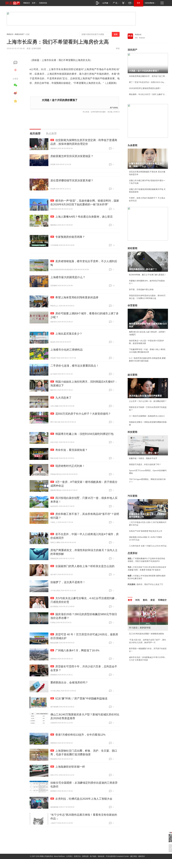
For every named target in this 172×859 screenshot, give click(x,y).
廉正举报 (133, 856)
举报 (118, 48)
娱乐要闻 (132, 374)
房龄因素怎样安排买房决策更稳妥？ (71, 156)
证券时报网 (36, 48)
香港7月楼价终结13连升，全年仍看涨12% (80, 734)
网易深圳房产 (20, 34)
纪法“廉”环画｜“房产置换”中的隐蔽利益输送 (81, 698)
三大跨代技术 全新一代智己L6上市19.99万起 (148, 546)
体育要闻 (132, 305)
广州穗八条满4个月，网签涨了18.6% (77, 650)
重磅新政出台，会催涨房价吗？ (69, 682)
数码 (145, 600)
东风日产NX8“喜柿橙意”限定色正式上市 (145, 531)
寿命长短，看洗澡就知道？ (71, 449)
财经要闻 (132, 248)
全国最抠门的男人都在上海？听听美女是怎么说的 (84, 566)
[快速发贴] (15, 62)
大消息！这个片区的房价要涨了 (60, 100)
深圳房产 (132, 49)
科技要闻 (132, 432)
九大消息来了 (63, 397)
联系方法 (77, 856)
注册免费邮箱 (149, 3)
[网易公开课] (106, 3)
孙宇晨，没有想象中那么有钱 (141, 289)
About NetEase (59, 856)
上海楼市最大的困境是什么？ (67, 277)
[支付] (123, 3)
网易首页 (26, 3)
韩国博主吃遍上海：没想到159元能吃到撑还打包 (84, 433)
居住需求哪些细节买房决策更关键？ (71, 180)
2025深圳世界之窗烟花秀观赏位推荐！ (145, 88)
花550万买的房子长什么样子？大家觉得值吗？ (83, 413)
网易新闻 (138, 35)
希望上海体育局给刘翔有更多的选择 (76, 297)
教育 (130, 600)
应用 (33, 3)
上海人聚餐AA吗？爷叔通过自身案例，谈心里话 (84, 216)
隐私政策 (101, 856)
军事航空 (162, 600)
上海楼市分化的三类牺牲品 (66, 349)
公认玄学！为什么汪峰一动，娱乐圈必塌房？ (148, 401)
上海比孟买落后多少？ (68, 333)
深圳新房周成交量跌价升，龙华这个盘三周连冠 (148, 76)
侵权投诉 (141, 856)
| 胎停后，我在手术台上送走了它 (145, 584)
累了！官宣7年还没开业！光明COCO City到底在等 (148, 82)
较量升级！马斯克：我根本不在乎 (143, 458)
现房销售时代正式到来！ (70, 465)
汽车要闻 (132, 496)
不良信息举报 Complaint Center (117, 856)
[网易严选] (115, 3)
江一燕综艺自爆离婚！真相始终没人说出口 (147, 416)
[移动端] (97, 3)
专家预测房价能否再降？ (70, 236)
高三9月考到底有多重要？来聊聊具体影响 (146, 634)
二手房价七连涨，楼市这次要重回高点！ (74, 365)
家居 (152, 600)
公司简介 (69, 856)
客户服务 (93, 856)
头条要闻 (132, 145)
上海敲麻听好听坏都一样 (70, 766)
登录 (138, 3)
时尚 (137, 600)
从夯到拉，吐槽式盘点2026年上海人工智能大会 (83, 798)
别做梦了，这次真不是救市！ (67, 582)
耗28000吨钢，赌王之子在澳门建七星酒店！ (147, 275)
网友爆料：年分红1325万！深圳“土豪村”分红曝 (148, 94)
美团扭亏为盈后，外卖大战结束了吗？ (145, 464)
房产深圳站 (114, 107)
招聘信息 (85, 856)
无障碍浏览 (43, 3)
